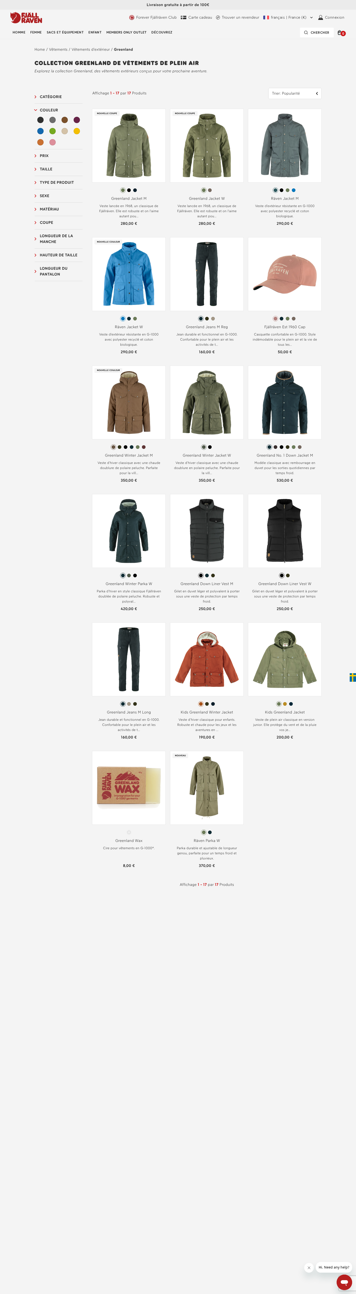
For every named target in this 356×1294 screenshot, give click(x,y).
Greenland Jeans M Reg (207, 327)
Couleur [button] (49, 110)
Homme (19, 32)
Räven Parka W (207, 840)
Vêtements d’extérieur (91, 49)
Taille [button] (46, 169)
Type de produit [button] (57, 182)
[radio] (123, 190)
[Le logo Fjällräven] (26, 17)
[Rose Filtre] (52, 142)
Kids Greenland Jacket (285, 712)
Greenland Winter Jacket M (129, 455)
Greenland (123, 49)
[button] (340, 32)
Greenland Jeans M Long (129, 712)
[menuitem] (19, 32)
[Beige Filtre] (65, 131)
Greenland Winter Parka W (129, 583)
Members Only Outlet (126, 32)
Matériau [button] (49, 209)
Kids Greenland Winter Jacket (207, 712)
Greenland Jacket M (129, 198)
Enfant (94, 32)
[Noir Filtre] (41, 120)
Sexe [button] (44, 195)
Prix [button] (44, 155)
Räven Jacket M (285, 198)
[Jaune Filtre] (77, 131)
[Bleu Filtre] (41, 131)
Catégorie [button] (51, 96)
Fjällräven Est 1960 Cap (284, 327)
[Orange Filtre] (41, 142)
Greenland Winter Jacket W (207, 455)
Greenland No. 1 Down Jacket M (285, 455)
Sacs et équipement (65, 32)
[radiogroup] (129, 190)
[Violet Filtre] (77, 120)
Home (40, 49)
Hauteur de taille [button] (58, 255)
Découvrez (161, 32)
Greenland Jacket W (207, 198)
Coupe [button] (46, 222)
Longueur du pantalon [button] (54, 271)
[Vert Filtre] (52, 131)
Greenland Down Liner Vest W (284, 583)
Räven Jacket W (129, 327)
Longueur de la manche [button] (56, 239)
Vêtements (58, 49)
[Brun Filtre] (65, 120)
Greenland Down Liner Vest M (207, 583)
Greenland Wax (128, 840)
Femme (36, 32)
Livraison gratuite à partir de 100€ (178, 4)
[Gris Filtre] (52, 120)
